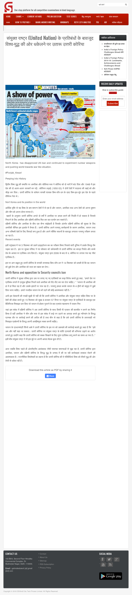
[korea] (50, 121)
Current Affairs (34, 16)
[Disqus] (50, 416)
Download (10, 28)
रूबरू (8, 22)
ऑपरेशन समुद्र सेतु (110, 74)
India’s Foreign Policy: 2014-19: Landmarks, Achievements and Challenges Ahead (114, 62)
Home (8, 16)
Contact (43, 553)
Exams (18, 16)
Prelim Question (54, 16)
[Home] (8, 4)
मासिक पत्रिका (117, 22)
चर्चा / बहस (100, 16)
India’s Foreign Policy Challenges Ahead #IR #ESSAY (113, 52)
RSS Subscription (47, 564)
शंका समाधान (113, 16)
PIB (97, 22)
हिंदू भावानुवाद (86, 16)
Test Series (71, 16)
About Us (43, 557)
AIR (105, 22)
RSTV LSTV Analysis (82, 22)
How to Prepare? (22, 22)
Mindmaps (64, 22)
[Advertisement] (50, 67)
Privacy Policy (45, 567)
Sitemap (43, 560)
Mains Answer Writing (45, 22)
